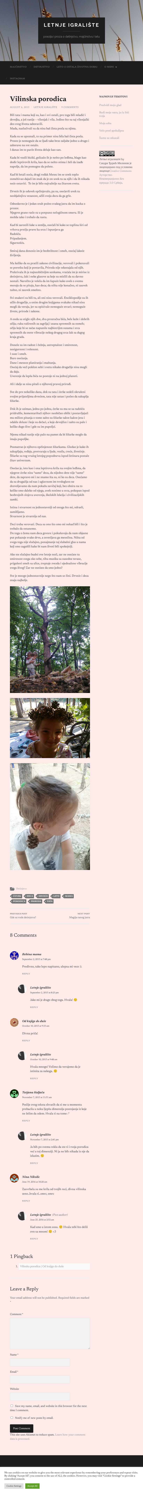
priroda (36, 901)
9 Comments (70, 107)
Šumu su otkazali (109, 138)
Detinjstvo (42, 67)
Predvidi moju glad (110, 105)
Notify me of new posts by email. (34, 1418)
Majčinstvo (18, 67)
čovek (17, 896)
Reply (26, 974)
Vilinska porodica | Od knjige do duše (42, 1266)
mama (69, 896)
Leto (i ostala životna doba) (77, 67)
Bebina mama (31, 954)
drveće (43, 896)
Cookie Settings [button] (13, 1486)
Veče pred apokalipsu (111, 130)
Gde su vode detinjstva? (23, 916)
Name (14, 1354)
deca (30, 896)
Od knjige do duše (34, 1021)
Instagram (17, 79)
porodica (19, 901)
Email (14, 1372)
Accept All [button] (32, 1486)
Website (14, 1389)
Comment (16, 1314)
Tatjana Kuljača (33, 1092)
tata (49, 901)
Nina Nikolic (31, 1177)
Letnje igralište (71, 25)
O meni (109, 67)
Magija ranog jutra (79, 916)
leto (56, 896)
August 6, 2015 (19, 107)
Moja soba (105, 123)
